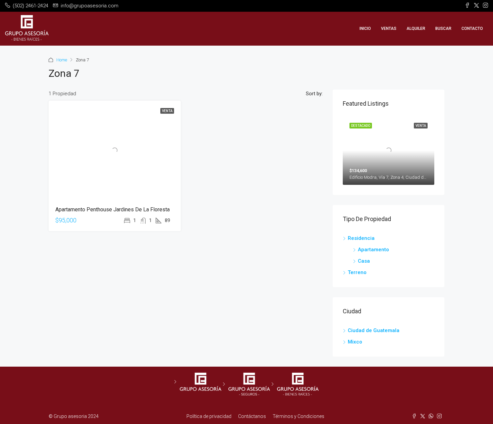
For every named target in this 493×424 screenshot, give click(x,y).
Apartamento (373, 250)
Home (61, 59)
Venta (167, 111)
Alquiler (415, 28)
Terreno (357, 272)
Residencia (361, 238)
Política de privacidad (208, 416)
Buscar (443, 28)
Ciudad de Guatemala (373, 330)
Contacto (472, 28)
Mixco (355, 342)
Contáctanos (252, 416)
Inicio (365, 28)
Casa (364, 261)
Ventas (388, 28)
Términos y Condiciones (298, 416)
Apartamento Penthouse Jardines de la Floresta (112, 209)
